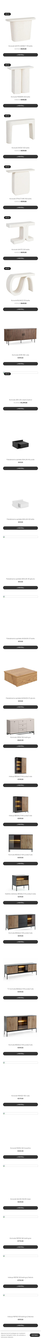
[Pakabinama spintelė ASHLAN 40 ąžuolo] (20, 558)
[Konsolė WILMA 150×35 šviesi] (20, 1182)
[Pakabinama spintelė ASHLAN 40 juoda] (20, 438)
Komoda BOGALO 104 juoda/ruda (20, 855)
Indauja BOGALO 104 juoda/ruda (20, 776)
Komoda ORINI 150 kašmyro (20, 737)
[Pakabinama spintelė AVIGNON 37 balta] (20, 617)
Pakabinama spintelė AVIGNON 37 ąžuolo (20, 698)
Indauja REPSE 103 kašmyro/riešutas (21, 1316)
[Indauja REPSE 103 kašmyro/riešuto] (20, 1266)
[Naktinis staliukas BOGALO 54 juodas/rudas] (20, 883)
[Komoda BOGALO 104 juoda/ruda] (20, 844)
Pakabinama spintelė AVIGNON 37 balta (20, 638)
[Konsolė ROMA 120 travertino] (20, 1130)
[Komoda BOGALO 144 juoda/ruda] (20, 922)
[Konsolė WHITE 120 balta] (20, 232)
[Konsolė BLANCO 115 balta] (20, 283)
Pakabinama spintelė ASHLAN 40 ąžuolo (20, 579)
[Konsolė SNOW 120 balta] (20, 131)
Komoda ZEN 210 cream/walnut (20, 400)
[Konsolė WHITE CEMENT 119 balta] (20, 29)
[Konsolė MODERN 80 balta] (20, 80)
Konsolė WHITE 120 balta (20, 249)
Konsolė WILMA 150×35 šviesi (20, 1199)
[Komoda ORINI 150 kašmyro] (20, 726)
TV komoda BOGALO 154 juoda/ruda (20, 989)
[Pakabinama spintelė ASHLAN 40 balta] (20, 498)
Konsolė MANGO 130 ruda (20, 1096)
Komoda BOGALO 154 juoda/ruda (21, 1045)
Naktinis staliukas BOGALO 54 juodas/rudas (20, 894)
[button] (20, 55)
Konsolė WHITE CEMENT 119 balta (20, 46)
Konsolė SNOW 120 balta (20, 148)
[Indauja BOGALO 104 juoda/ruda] (20, 765)
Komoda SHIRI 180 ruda (20, 355)
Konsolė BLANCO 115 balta (20, 300)
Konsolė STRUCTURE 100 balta (20, 198)
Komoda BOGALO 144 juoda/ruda (20, 933)
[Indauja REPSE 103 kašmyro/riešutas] (20, 1306)
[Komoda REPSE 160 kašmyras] (20, 1227)
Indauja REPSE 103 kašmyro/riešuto (20, 1277)
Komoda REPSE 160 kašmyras (20, 1238)
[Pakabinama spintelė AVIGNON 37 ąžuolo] (20, 677)
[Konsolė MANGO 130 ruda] (20, 1079)
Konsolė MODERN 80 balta (20, 97)
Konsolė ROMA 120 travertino (20, 1148)
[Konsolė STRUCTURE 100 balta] (20, 182)
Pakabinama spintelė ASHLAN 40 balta (20, 519)
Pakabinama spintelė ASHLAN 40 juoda (20, 459)
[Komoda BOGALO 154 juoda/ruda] (20, 1026)
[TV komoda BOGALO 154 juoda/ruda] (20, 970)
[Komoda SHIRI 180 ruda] (20, 336)
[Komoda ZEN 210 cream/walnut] (20, 386)
